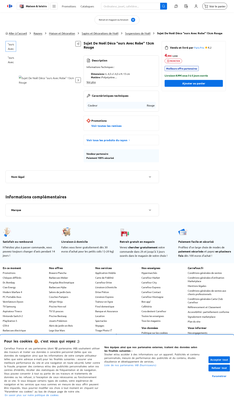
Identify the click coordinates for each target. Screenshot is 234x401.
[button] (54, 6)
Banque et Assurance (106, 311)
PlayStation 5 (10, 320)
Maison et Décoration (62, 33)
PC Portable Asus (12, 296)
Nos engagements (197, 332)
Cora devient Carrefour (153, 311)
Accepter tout (219, 359)
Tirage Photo (102, 330)
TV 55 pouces (56, 311)
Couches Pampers (58, 296)
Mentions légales (197, 285)
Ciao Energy (9, 287)
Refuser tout (219, 368)
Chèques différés (12, 277)
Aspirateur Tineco (12, 311)
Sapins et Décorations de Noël (100, 33)
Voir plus (91, 82)
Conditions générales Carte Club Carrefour (205, 300)
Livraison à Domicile (106, 287)
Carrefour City (149, 282)
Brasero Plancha (57, 272)
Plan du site (194, 321)
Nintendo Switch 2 (13, 315)
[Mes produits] (186, 6)
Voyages (99, 325)
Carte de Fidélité (104, 277)
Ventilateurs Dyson (13, 301)
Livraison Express (104, 296)
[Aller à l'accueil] (10, 6)
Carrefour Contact (151, 292)
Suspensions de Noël (137, 33)
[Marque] (149, 210)
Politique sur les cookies (154, 332)
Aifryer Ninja (56, 301)
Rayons (38, 33)
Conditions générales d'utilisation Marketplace (206, 279)
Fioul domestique (104, 306)
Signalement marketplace (201, 316)
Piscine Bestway (58, 315)
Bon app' (146, 301)
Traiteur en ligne (104, 301)
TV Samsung (9, 306)
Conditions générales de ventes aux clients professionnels (207, 292)
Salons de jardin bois (60, 292)
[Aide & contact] (176, 6)
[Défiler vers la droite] (78, 80)
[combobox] (134, 6)
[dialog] (117, 368)
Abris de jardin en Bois (61, 325)
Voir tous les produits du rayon (107, 140)
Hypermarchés (149, 272)
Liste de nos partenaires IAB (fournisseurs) (130, 365)
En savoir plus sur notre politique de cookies (32, 395)
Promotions (9, 272)
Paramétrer (219, 376)
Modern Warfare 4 (12, 292)
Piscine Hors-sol (57, 306)
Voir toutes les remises (106, 126)
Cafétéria (146, 306)
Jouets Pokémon (58, 320)
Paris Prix (199, 47)
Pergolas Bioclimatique (61, 282)
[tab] (10, 46)
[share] (78, 44)
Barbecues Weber (58, 277)
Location (100, 315)
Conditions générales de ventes (205, 272)
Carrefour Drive (103, 282)
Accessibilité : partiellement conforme (208, 311)
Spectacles (101, 320)
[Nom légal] (149, 176)
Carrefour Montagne (152, 296)
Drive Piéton (102, 292)
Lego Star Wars (57, 330)
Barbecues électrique (14, 330)
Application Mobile (105, 272)
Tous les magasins (151, 320)
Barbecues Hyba (57, 287)
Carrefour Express (151, 287)
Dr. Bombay (9, 282)
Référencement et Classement (204, 307)
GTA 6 (6, 325)
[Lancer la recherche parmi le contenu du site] (163, 6)
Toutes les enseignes (152, 315)
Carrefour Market (150, 277)
